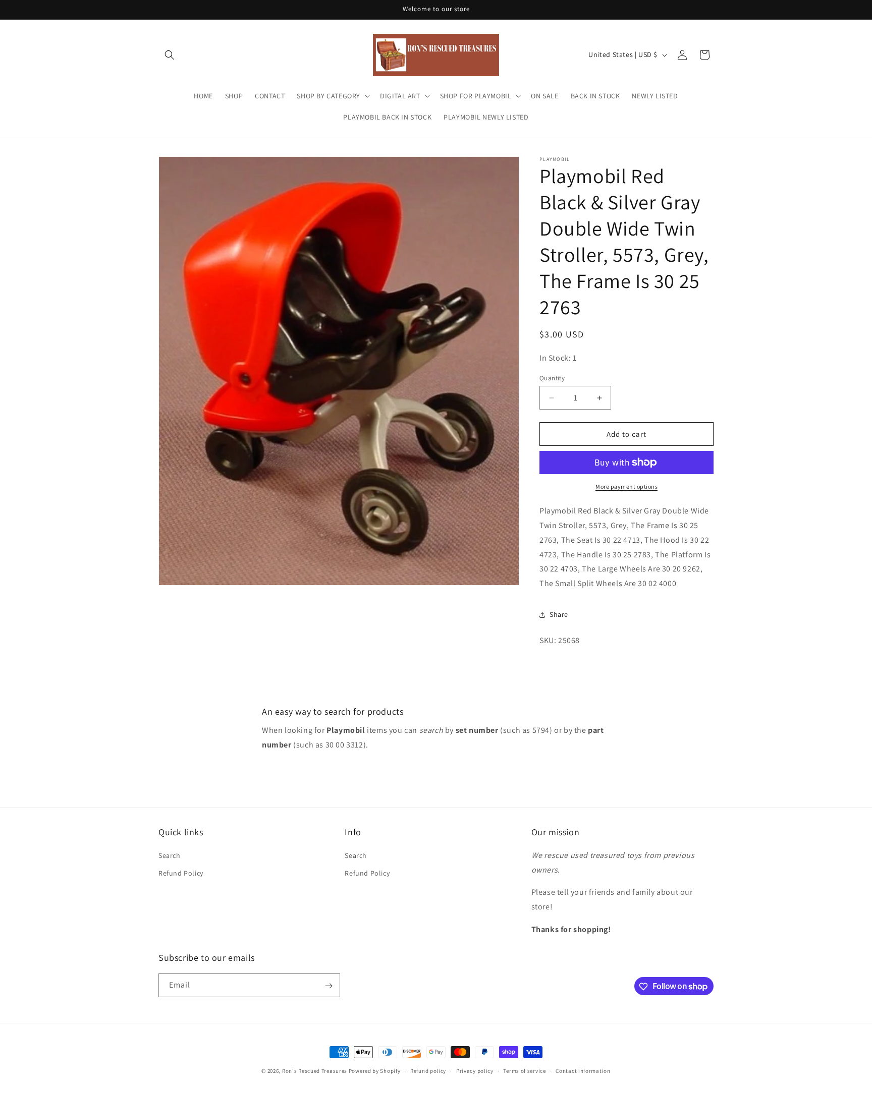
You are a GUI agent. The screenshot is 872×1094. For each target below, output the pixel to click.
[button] (169, 55)
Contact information (583, 1070)
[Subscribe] (328, 986)
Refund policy (428, 1070)
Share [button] (559, 614)
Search (169, 854)
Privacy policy (475, 1070)
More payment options (626, 486)
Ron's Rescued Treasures (314, 1070)
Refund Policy (180, 872)
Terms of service (524, 1070)
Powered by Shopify (375, 1070)
